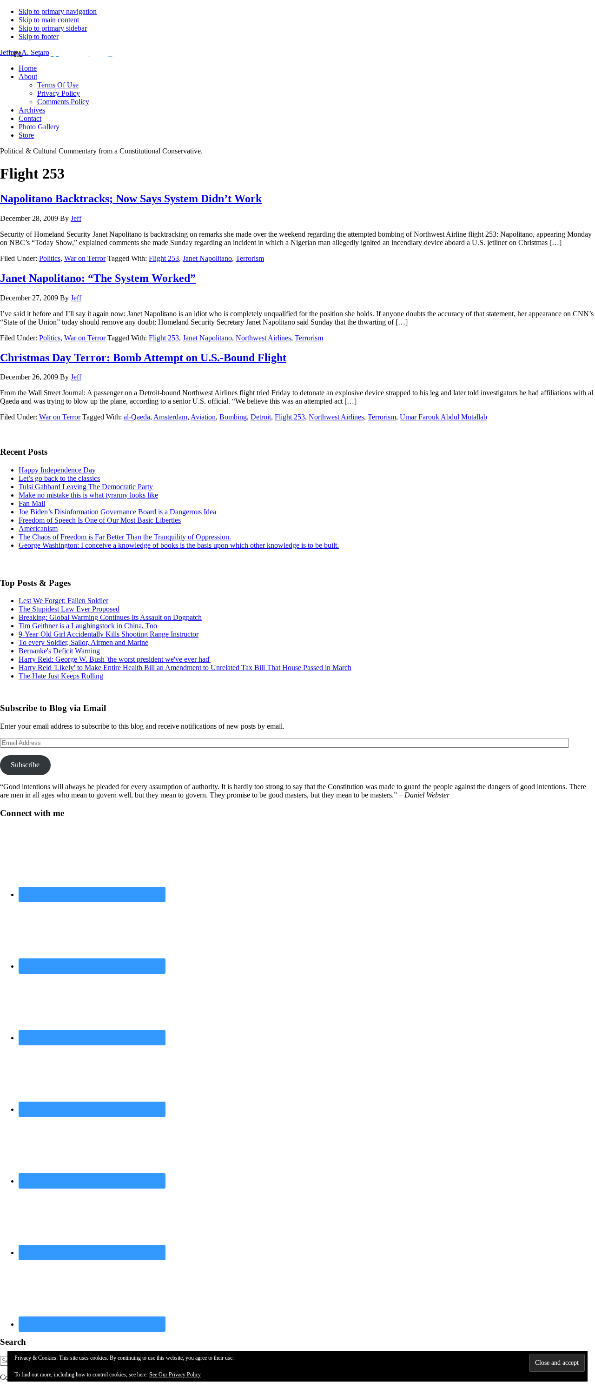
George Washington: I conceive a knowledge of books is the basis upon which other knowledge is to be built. (179, 545)
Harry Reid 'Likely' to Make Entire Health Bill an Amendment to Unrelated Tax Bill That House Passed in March (185, 667)
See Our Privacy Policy (175, 1374)
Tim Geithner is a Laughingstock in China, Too (88, 626)
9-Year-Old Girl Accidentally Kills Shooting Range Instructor (108, 634)
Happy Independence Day (57, 470)
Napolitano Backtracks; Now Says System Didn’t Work (131, 199)
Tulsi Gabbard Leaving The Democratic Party (86, 487)
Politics (49, 258)
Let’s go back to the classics (59, 478)
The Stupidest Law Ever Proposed (69, 609)
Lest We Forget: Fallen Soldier (63, 601)
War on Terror (85, 258)
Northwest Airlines (263, 338)
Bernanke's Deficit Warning (59, 651)
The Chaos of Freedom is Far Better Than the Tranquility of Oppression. (125, 537)
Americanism (38, 528)
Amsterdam (170, 417)
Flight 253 (164, 258)
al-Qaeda (137, 417)
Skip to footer (39, 36)
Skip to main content (49, 20)
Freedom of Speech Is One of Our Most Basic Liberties (100, 520)
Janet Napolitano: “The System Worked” (98, 278)
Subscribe (25, 765)
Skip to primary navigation (58, 11)
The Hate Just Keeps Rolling (61, 676)
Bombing (233, 417)
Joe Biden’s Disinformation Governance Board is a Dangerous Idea (117, 512)
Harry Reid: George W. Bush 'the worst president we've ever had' (115, 659)
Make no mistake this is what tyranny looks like (88, 495)
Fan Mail (32, 503)
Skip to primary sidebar (53, 28)
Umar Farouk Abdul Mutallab (443, 417)
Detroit (261, 417)
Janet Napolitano (207, 258)
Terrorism (250, 258)
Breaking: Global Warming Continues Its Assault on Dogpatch (110, 617)
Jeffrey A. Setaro (24, 52)
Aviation (203, 417)
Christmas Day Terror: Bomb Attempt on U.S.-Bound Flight (143, 358)
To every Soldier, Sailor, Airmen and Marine (83, 642)
